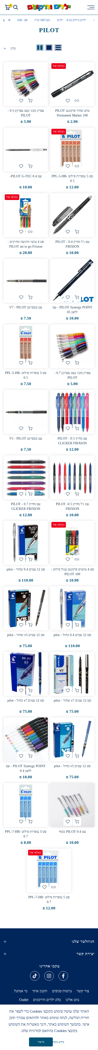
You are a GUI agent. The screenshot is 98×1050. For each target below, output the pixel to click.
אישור (41, 1042)
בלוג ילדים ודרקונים (47, 1000)
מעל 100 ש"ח (42, 20)
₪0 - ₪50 (22, 20)
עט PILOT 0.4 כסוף (72, 831)
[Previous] (94, 20)
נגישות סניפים (62, 991)
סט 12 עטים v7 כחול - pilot (25, 700)
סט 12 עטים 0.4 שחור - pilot (26, 569)
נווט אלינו (72, 1000)
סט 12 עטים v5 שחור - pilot (25, 635)
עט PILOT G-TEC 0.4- (26, 176)
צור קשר (83, 991)
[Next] (4, 20)
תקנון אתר (39, 991)
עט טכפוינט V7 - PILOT (25, 307)
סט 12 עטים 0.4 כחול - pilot (72, 635)
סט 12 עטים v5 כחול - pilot (72, 766)
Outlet (23, 1000)
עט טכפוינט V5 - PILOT (25, 438)
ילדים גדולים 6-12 (76, 20)
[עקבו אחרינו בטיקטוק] (34, 976)
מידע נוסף (58, 1042)
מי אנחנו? (20, 991)
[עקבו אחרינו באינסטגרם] (49, 976)
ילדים (60, 20)
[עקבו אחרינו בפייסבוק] (63, 976)
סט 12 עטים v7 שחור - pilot (72, 700)
